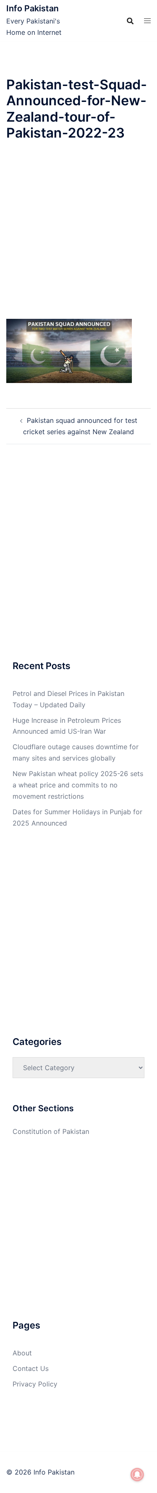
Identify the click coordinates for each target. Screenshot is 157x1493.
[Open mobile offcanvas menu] (147, 20)
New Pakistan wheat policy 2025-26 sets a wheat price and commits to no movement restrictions (78, 784)
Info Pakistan (32, 8)
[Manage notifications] (137, 1474)
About (22, 1353)
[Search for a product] (130, 21)
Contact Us (31, 1368)
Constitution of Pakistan (51, 1131)
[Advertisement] (78, 236)
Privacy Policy (35, 1384)
